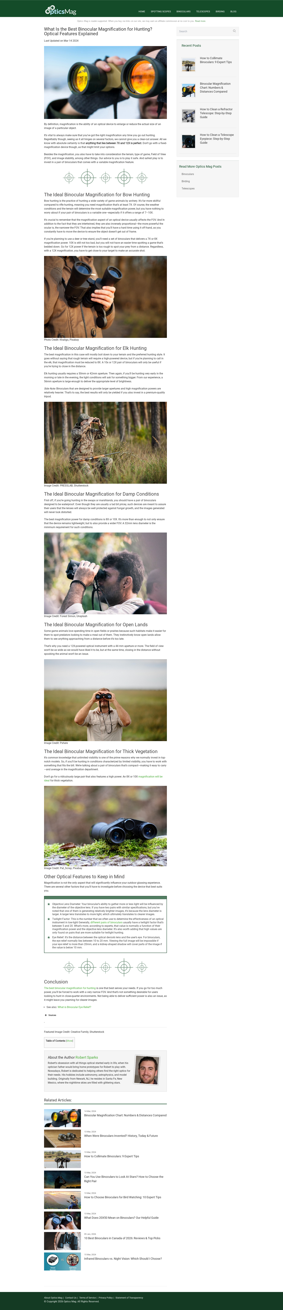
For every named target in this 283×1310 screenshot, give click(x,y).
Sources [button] (52, 1015)
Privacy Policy (106, 1297)
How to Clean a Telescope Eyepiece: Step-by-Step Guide (217, 138)
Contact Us (70, 1297)
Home (142, 11)
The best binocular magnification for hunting (70, 988)
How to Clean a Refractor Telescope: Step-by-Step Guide (216, 113)
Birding (220, 11)
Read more (200, 21)
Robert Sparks (86, 1057)
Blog (233, 11)
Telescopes (203, 11)
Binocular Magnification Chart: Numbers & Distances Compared (215, 87)
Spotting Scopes (161, 11)
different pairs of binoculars (106, 922)
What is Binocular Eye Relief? (74, 1007)
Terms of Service (87, 1297)
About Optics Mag (53, 1297)
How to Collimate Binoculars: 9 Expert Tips (216, 60)
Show (69, 1040)
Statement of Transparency (129, 1297)
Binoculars (183, 11)
